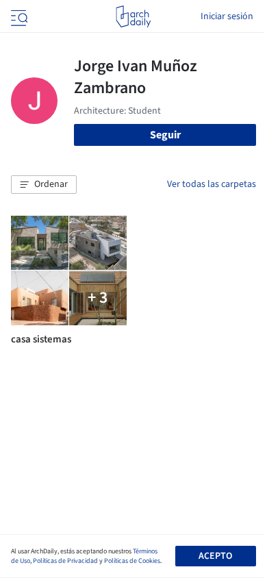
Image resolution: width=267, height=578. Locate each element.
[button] (44, 184)
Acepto (215, 556)
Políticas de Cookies (132, 561)
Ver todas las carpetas (211, 184)
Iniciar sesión (227, 16)
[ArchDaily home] (133, 16)
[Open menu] (17, 16)
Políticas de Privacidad (65, 561)
